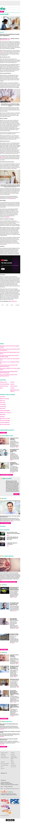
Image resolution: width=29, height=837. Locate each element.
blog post (11, 198)
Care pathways (3, 404)
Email (7, 305)
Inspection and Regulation (5, 410)
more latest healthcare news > (6, 474)
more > (17, 446)
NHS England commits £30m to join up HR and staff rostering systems (10, 350)
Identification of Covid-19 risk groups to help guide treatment (9, 346)
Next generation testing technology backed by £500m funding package (9, 372)
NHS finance (2, 416)
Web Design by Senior (5, 815)
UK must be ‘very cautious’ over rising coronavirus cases (9, 359)
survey (1, 51)
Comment (17, 305)
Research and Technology (5, 420)
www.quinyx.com (13, 301)
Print (2, 305)
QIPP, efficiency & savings (5, 418)
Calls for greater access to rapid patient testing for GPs (9, 362)
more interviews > (4, 718)
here (6, 244)
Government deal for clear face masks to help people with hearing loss (9, 366)
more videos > (3, 432)
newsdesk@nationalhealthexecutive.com (11, 788)
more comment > (4, 649)
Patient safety (2, 402)
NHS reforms (2, 400)
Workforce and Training (4, 398)
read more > (16, 494)
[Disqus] (10, 325)
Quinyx (8, 38)
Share (12, 305)
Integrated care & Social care (5, 412)
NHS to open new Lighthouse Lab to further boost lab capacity (10, 369)
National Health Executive (5, 39)
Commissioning (3, 406)
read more (2, 729)
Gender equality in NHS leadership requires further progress (9, 353)
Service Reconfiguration (4, 422)
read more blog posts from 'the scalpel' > (8, 581)
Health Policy (2, 396)
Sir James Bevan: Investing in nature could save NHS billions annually (9, 356)
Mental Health (2, 414)
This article (2, 157)
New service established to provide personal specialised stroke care (8, 375)
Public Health (2, 408)
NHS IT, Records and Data (5, 424)
